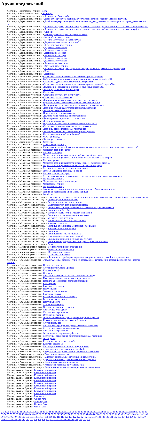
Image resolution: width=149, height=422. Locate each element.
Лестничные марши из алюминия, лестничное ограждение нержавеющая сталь (82, 176)
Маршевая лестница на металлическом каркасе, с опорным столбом (76, 163)
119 (62, 417)
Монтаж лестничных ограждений (65, 247)
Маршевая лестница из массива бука (62, 39)
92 (110, 414)
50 (134, 411)
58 (11, 414)
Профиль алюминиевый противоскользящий (65, 281)
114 (43, 417)
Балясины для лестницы (55, 299)
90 (104, 414)
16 (35, 411)
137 (136, 417)
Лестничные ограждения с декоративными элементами (70, 325)
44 (117, 411)
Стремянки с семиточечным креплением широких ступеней (73, 76)
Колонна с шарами (52, 294)
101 (138, 414)
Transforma (48, 194)
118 (58, 417)
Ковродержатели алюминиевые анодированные (67, 278)
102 (142, 414)
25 (61, 411)
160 (84, 419)
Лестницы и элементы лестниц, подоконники (66, 346)
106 (11, 417)
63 (25, 414)
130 (107, 417)
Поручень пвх (50, 288)
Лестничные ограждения (55, 312)
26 (64, 411)
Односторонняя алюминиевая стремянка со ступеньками (71, 102)
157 (72, 419)
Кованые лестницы (57, 223)
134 (123, 417)
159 (80, 419)
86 (92, 414)
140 (3, 419)
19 (44, 411)
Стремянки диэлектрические (57, 97)
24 (58, 411)
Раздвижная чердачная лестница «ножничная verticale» (72, 351)
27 (67, 411)
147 (31, 419)
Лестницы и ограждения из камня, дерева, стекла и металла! (78, 241)
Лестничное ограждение (55, 309)
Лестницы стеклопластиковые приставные (64, 129)
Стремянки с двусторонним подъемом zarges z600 (68, 81)
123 (78, 417)
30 (76, 411)
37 (96, 411)
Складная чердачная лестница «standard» (65, 349)
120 (66, 417)
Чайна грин (40, 406)
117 (54, 417)
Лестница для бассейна (59, 210)
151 (47, 419)
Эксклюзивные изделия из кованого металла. (70, 239)
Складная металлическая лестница (65, 202)
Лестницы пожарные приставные (64, 233)
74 (57, 414)
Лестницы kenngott (52, 152)
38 (99, 411)
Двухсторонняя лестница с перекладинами (64, 115)
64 (28, 414)
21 (50, 411)
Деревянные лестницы (55, 47)
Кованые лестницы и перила (62, 228)
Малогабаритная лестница (57, 37)
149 (39, 419)
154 (60, 419)
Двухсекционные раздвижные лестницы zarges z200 (70, 359)
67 (37, 414)
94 (116, 414)
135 (127, 417)
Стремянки (48, 92)
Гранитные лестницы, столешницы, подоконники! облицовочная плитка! (79, 189)
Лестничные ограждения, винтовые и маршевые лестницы (72, 336)
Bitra (46, 71)
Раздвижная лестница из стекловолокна (64, 364)
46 (122, 411)
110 (27, 417)
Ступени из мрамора (53, 304)
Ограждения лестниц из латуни (58, 307)
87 (95, 414)
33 (85, 411)
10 (18, 411)
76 (63, 414)
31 (79, 411)
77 (66, 414)
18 (41, 411)
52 (140, 411)
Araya (50, 244)
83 (84, 414)
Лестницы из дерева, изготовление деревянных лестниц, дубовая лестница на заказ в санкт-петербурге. (96, 26)
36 (93, 411)
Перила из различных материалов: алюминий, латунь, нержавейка (81, 207)
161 (88, 419)
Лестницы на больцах (55, 55)
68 (40, 414)
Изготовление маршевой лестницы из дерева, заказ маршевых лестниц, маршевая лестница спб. (91, 147)
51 (137, 411)
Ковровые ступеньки (53, 286)
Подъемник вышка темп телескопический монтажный (70, 123)
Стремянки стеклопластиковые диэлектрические (67, 126)
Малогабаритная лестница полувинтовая (68, 205)
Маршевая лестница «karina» (57, 150)
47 (125, 411)
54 (146, 411)
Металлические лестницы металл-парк (67, 220)
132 (115, 417)
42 (111, 411)
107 (15, 417)
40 (105, 411)
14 (29, 411)
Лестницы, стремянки (54, 139)
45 (120, 411)
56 (5, 414)
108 (19, 417)
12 (24, 411)
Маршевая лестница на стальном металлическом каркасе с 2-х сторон (77, 157)
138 (140, 417)
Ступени (48, 32)
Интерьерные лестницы (56, 66)
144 (19, 419)
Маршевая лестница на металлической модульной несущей (72, 155)
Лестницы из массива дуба (56, 173)
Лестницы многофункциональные (62, 362)
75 (60, 414)
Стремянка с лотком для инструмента (61, 94)
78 (69, 414)
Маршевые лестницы (53, 178)
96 (121, 414)
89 (101, 414)
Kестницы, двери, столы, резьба (59, 341)
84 (87, 414)
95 (119, 414)
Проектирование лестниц (61, 249)
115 (46, 417)
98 (127, 414)
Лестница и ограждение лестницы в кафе (68, 215)
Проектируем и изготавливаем (63, 199)
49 (131, 411)
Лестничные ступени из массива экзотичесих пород (69, 275)
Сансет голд (40, 399)
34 (88, 411)
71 (49, 414)
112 (35, 417)
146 (27, 419)
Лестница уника (51, 160)
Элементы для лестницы (55, 291)
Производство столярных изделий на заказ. (65, 34)
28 (70, 411)
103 (146, 414)
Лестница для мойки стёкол (57, 110)
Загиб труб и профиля (59, 254)
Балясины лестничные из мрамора (60, 296)
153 (56, 419)
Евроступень (49, 283)
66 (34, 414)
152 (52, 419)
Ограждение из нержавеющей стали (61, 333)
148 (35, 419)
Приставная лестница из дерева (59, 113)
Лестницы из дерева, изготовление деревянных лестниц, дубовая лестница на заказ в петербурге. (92, 29)
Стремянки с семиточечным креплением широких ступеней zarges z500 (79, 84)
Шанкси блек (40, 404)
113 (39, 417)
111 (31, 417)
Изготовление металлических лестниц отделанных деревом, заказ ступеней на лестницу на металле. (98, 197)
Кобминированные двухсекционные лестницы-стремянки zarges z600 (77, 79)
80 (75, 414)
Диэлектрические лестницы (58, 45)
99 (130, 414)
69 (43, 414)
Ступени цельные (52, 323)
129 (103, 417)
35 (90, 411)
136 (131, 417)
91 (107, 414)
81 (78, 414)
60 (17, 414)
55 (2, 414)
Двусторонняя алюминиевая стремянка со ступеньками (70, 100)
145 (23, 419)
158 (76, 419)
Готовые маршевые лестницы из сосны (62, 170)
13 (26, 411)
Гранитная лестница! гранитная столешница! (65, 191)
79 (72, 414)
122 (74, 417)
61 (20, 414)
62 (23, 414)
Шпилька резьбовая (53, 343)
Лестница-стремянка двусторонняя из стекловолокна (69, 108)
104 (3, 417)
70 (46, 414)
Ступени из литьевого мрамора (58, 267)
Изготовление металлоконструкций (65, 236)
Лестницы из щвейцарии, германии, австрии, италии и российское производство (84, 68)
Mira (44, 11)
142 (11, 419)
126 (91, 417)
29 (73, 411)
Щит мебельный (51, 270)
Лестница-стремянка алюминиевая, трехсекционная (69, 131)
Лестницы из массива (55, 53)
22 (53, 411)
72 (52, 414)
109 (23, 417)
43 (114, 411)
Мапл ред (39, 396)
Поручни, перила (51, 302)
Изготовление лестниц (59, 252)
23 (56, 411)
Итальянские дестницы (54, 144)
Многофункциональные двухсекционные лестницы (70, 357)
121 (70, 417)
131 (111, 417)
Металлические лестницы (60, 218)
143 (15, 419)
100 (134, 414)
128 (99, 417)
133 (119, 417)
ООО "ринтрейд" (52, 136)
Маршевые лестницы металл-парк (60, 181)
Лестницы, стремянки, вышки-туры (61, 89)
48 (128, 411)
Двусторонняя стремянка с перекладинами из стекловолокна (73, 105)
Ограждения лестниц (53, 315)
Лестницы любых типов (56, 63)
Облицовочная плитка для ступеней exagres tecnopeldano (71, 317)
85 (89, 414)
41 (108, 411)
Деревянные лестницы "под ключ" (61, 42)
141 (7, 419)
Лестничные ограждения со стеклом (61, 328)
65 (31, 414)
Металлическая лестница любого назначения (70, 212)
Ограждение (49, 338)
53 (143, 411)
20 (47, 411)
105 (7, 417)
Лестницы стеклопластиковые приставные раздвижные (72, 367)
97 (124, 414)
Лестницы (47, 13)
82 (81, 414)
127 (95, 417)
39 (102, 411)
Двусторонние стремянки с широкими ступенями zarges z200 (73, 87)
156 (68, 419)
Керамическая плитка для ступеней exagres (64, 320)
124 (83, 417)
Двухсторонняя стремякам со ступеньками (64, 118)
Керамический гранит (45, 370)
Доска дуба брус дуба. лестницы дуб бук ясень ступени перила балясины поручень (85, 18)
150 (43, 419)
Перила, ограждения (53, 265)
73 (55, 414)
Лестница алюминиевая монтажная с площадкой (72, 226)
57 (8, 414)
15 (32, 411)
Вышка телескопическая (57, 354)
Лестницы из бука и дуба (56, 16)
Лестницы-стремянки (54, 121)
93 (113, 414)
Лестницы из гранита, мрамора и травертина (65, 168)
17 (38, 411)
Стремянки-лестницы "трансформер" (61, 134)
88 (98, 414)
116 (50, 417)
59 (14, 414)
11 (21, 411)
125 (87, 417)
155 (64, 419)
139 (144, 417)
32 (82, 411)
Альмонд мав (40, 401)
